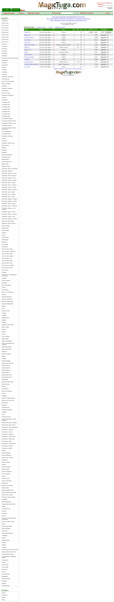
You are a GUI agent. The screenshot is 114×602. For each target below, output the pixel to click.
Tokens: (50, 27)
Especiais (73, 20)
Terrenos (81, 19)
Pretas (57, 19)
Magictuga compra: (60, 27)
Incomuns (62, 20)
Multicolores (74, 19)
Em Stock (83, 20)
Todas (78, 20)
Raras (57, 20)
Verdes (62, 19)
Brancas (49, 19)
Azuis (53, 19)
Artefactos (87, 19)
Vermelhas (67, 19)
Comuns (67, 20)
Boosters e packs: (41, 27)
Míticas (53, 20)
